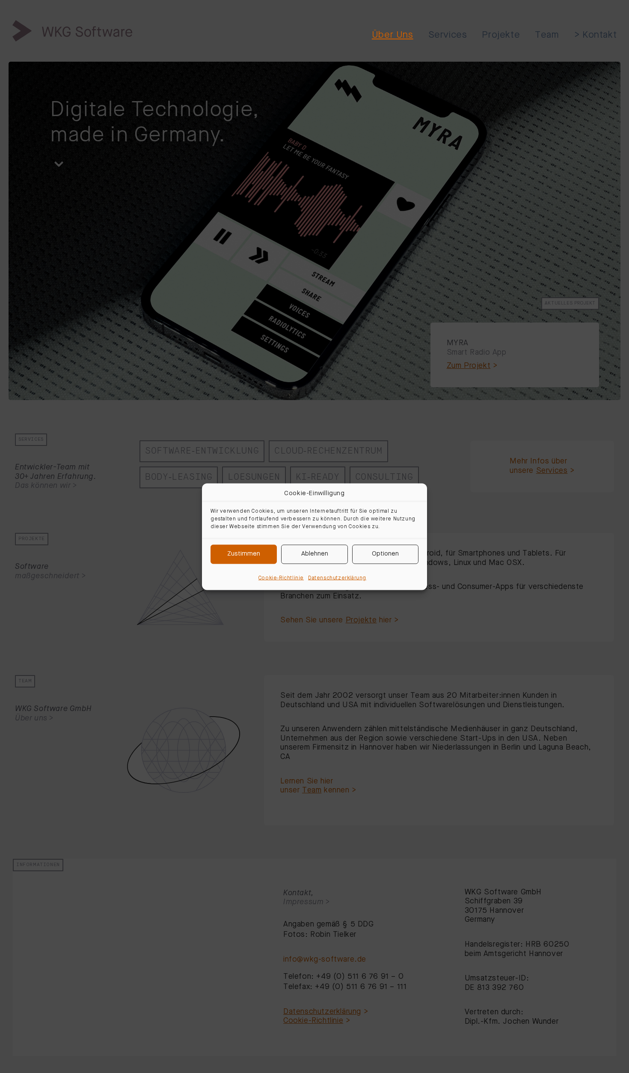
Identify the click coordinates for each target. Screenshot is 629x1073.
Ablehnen (314, 554)
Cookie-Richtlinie (281, 577)
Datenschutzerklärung (337, 577)
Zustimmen (243, 554)
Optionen (385, 554)
